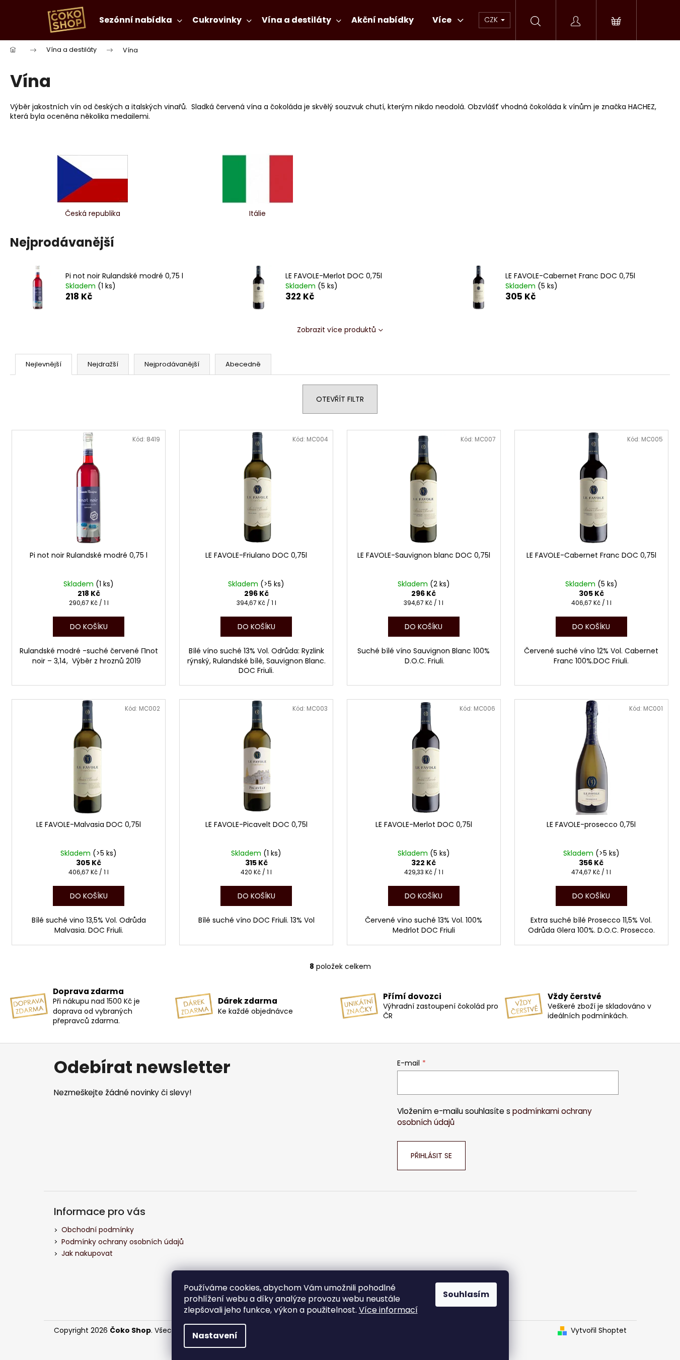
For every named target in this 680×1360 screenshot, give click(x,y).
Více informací (388, 1310)
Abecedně (243, 364)
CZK (492, 20)
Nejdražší (103, 364)
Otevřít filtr (340, 399)
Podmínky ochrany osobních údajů (122, 1242)
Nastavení (215, 1335)
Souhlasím (466, 1294)
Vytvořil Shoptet (599, 1330)
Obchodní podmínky (97, 1230)
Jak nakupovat (87, 1253)
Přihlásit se (431, 1156)
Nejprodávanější (171, 364)
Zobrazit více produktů (336, 330)
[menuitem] (140, 20)
